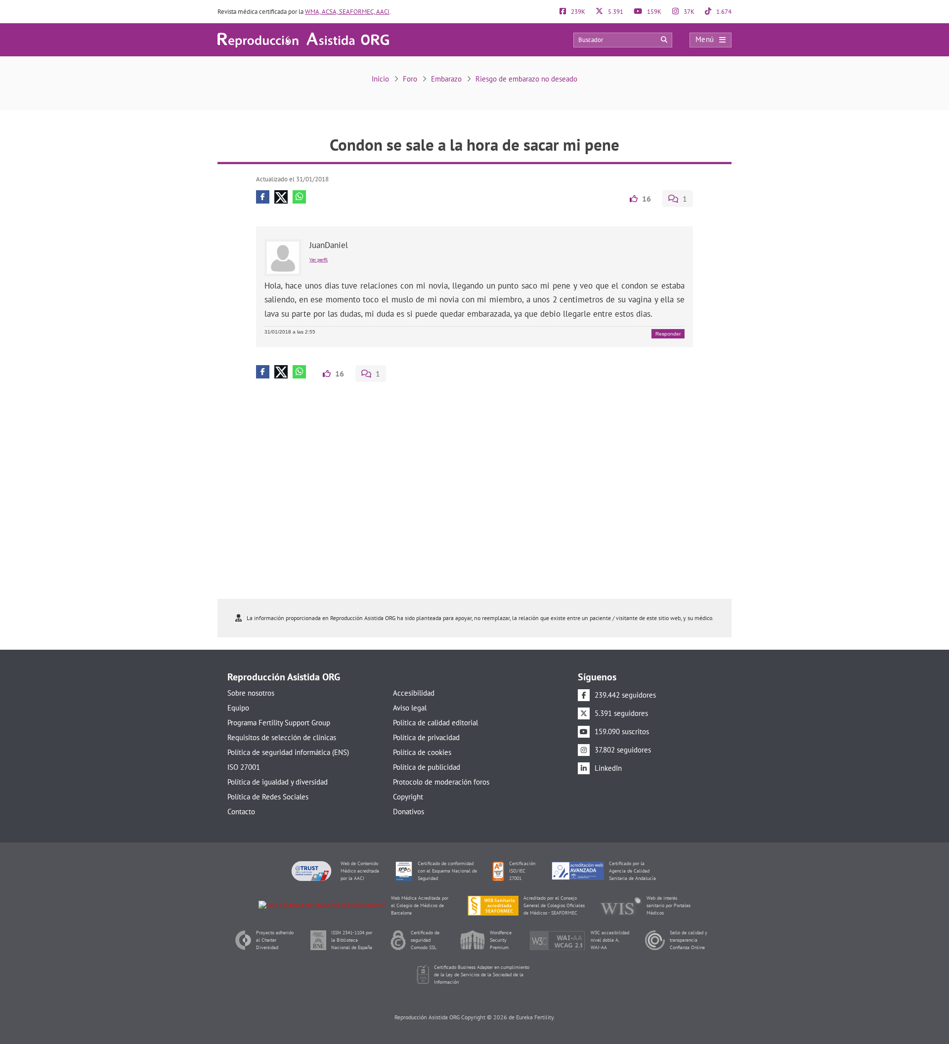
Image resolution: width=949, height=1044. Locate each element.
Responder (668, 333)
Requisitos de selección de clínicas (281, 737)
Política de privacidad (426, 737)
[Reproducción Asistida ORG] (303, 39)
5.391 (614, 11)
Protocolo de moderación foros (441, 782)
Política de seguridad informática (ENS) (288, 752)
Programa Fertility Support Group (278, 722)
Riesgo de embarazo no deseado (526, 79)
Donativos (408, 811)
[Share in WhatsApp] (299, 197)
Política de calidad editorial (435, 722)
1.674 (723, 11)
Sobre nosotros (250, 693)
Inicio (380, 79)
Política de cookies (422, 752)
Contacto (241, 811)
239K (577, 11)
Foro (410, 79)
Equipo (238, 707)
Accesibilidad (413, 693)
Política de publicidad (426, 767)
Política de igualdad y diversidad (277, 782)
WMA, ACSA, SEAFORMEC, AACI (347, 11)
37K (688, 11)
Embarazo (446, 79)
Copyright (408, 796)
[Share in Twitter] (281, 197)
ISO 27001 (243, 767)
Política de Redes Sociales (267, 796)
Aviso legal (410, 707)
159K (653, 11)
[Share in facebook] (262, 197)
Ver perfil (318, 259)
